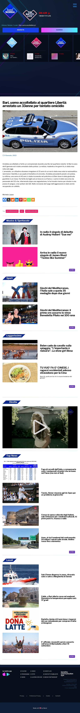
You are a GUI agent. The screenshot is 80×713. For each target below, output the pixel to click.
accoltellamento (12, 211)
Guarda (59, 30)
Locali (16, 25)
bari (22, 211)
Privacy (22, 696)
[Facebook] (4, 200)
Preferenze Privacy (35, 696)
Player (23, 671)
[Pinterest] (21, 200)
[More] (33, 200)
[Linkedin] (17, 200)
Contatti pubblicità (51, 674)
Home (4, 25)
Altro (72, 270)
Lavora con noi (36, 677)
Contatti (57, 696)
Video (33, 671)
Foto (33, 674)
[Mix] (25, 200)
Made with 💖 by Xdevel (40, 708)
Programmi (25, 674)
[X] (8, 200)
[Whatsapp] (29, 200)
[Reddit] (12, 200)
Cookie (48, 696)
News (23, 677)
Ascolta (20, 30)
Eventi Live (48, 671)
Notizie (10, 25)
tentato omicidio (31, 211)
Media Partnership (50, 677)
